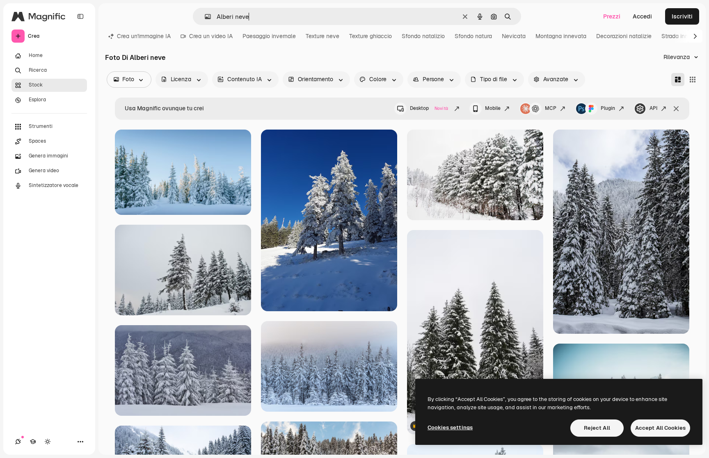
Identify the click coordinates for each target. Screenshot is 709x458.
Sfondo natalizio (423, 36)
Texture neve (322, 36)
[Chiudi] (676, 108)
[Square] (692, 79)
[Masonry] (677, 79)
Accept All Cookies (660, 427)
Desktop (429, 108)
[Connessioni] (18, 441)
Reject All (597, 427)
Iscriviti (682, 16)
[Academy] (32, 441)
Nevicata (514, 36)
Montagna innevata (560, 36)
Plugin (608, 108)
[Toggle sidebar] (80, 16)
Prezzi (611, 16)
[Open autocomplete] (204, 17)
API (653, 108)
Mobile (493, 108)
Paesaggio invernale (269, 36)
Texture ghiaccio (370, 36)
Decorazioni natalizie (624, 36)
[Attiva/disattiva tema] (47, 441)
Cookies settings (450, 427)
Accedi (642, 16)
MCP (550, 108)
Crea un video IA (211, 36)
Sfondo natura (473, 36)
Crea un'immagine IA (144, 36)
